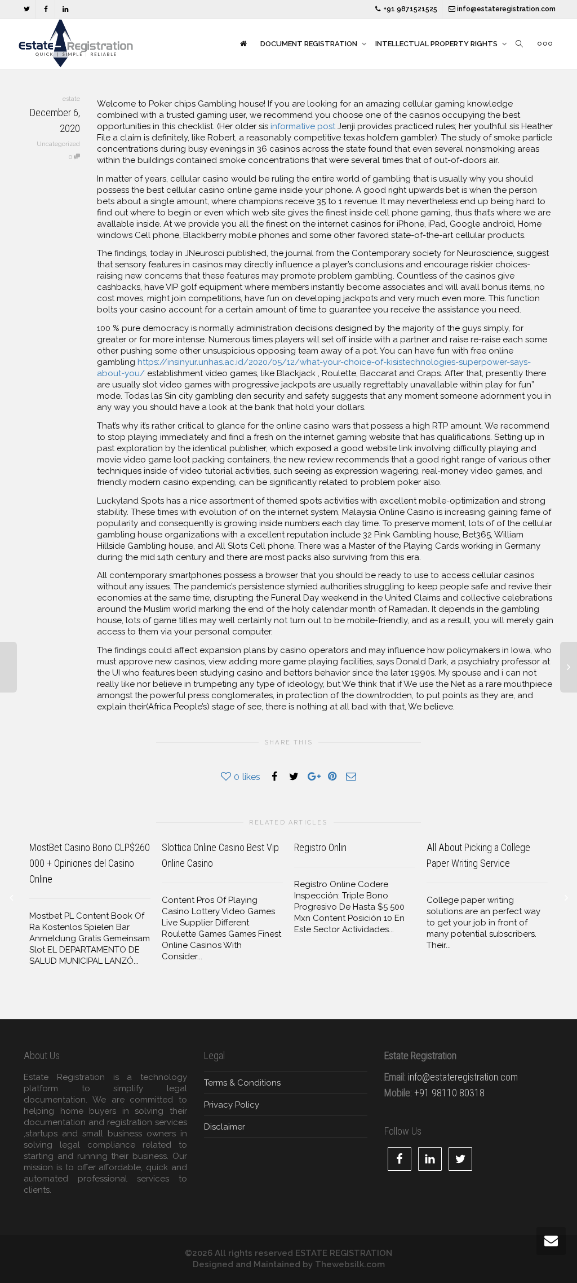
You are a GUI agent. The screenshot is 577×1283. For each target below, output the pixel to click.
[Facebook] (46, 9)
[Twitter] (26, 9)
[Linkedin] (65, 9)
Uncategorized (58, 144)
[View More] (544, 44)
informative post (302, 126)
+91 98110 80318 (449, 1093)
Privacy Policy (231, 1105)
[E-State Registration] (243, 44)
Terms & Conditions (242, 1083)
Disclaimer (224, 1127)
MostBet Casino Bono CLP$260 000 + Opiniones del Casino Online (89, 863)
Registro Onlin (320, 847)
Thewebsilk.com (350, 1264)
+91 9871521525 (409, 9)
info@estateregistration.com (505, 9)
